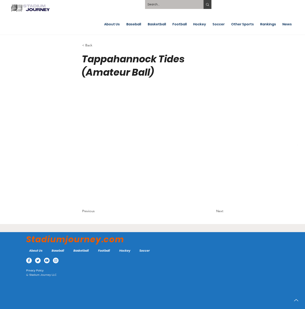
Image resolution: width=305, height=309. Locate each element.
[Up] (296, 300)
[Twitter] (296, 135)
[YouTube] (296, 145)
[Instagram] (296, 154)
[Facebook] (296, 125)
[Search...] (207, 4)
